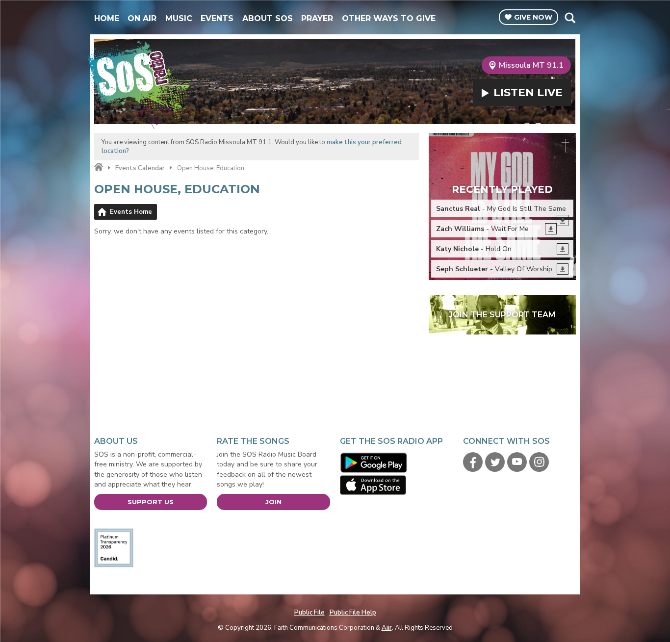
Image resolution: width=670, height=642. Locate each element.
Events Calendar (140, 168)
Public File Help (353, 612)
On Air (142, 18)
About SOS (267, 18)
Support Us (151, 502)
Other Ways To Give (389, 18)
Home (106, 18)
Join (273, 502)
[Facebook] (473, 462)
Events (217, 18)
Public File (309, 612)
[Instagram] (539, 462)
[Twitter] (495, 462)
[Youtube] (517, 462)
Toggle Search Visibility (569, 18)
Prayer (317, 18)
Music (178, 18)
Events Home (131, 211)
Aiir (387, 627)
